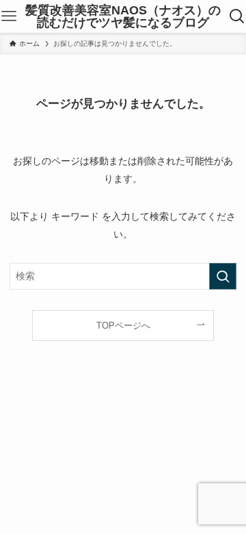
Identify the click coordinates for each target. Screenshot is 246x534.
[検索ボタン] (237, 16)
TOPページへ (123, 325)
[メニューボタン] (9, 16)
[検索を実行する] (222, 276)
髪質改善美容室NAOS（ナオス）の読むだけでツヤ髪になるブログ (123, 16)
